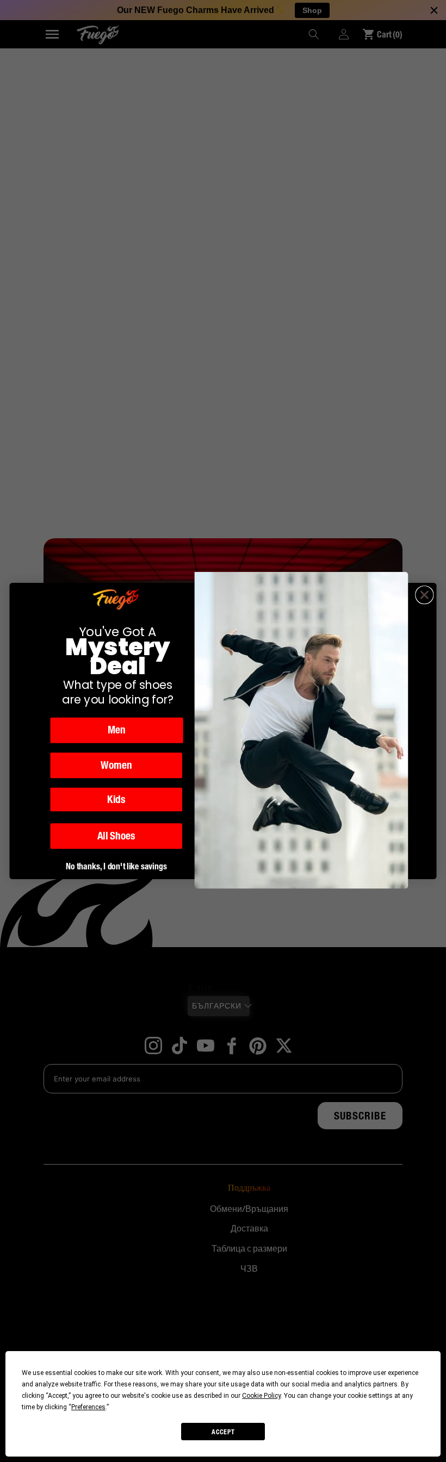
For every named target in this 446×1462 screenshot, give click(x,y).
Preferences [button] (88, 1407)
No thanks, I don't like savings (116, 866)
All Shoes (116, 836)
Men (116, 730)
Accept (223, 1432)
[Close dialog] (424, 595)
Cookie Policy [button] (261, 1395)
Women (116, 765)
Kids (116, 799)
